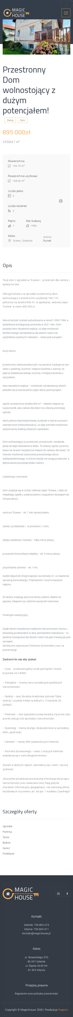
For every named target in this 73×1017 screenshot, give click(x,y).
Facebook (67, 894)
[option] (36, 37)
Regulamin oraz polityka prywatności (36, 993)
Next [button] (54, 39)
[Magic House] (16, 12)
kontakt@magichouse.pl (36, 933)
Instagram (58, 894)
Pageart (63, 1009)
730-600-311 (41, 929)
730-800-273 (41, 925)
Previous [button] (19, 39)
